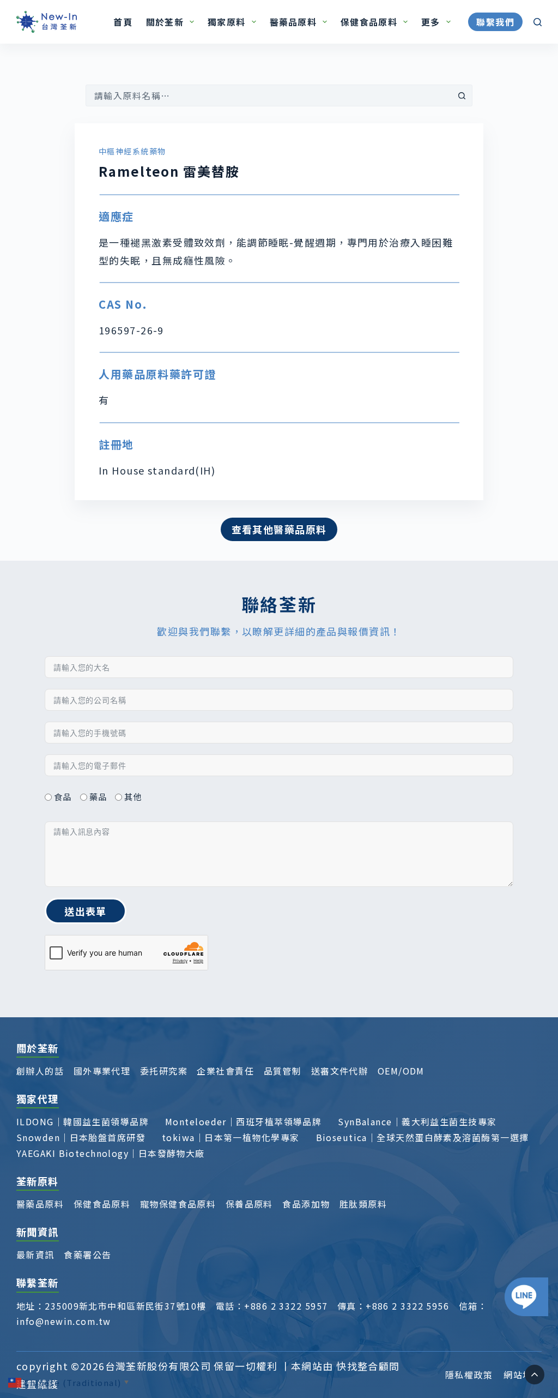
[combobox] (268, 95)
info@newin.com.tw (63, 1321)
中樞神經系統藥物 (132, 151)
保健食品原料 (369, 21)
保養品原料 (249, 1203)
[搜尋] (537, 22)
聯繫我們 (495, 21)
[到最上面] (534, 1374)
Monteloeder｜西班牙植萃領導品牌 (243, 1121)
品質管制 (283, 1070)
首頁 (122, 21)
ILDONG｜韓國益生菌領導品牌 (82, 1121)
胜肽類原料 (363, 1203)
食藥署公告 (87, 1254)
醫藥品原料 (293, 21)
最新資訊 (35, 1254)
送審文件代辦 (339, 1070)
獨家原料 (226, 21)
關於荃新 (165, 21)
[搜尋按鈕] (461, 95)
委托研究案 (163, 1070)
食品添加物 (306, 1203)
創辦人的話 (40, 1070)
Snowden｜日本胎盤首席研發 (80, 1137)
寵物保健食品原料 (178, 1203)
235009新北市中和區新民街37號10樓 (125, 1305)
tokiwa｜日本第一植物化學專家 (230, 1137)
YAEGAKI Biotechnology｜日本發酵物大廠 (110, 1153)
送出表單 (85, 911)
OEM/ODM (401, 1070)
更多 (430, 21)
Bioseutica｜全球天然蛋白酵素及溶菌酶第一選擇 (422, 1137)
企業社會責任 (225, 1070)
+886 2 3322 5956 (407, 1305)
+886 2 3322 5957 (285, 1305)
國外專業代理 (102, 1070)
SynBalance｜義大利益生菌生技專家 (417, 1121)
